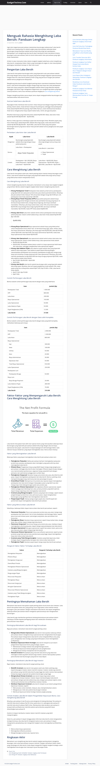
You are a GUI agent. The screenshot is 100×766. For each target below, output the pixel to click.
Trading (65, 2)
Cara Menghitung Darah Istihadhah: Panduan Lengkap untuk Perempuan (27, 753)
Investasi (72, 2)
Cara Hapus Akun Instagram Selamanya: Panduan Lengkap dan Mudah (82, 77)
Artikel (67, 763)
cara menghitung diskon (52, 91)
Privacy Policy (91, 763)
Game (80, 2)
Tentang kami (73, 763)
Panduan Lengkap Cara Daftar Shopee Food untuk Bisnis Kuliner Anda (82, 64)
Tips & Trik (57, 2)
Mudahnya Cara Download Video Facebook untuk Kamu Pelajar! (81, 84)
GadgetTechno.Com (16, 2)
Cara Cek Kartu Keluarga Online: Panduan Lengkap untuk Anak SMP (82, 41)
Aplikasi (49, 2)
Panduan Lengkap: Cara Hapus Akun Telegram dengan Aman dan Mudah (82, 71)
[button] (91, 2)
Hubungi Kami (82, 763)
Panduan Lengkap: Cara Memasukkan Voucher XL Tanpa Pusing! (83, 95)
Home (42, 2)
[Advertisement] (50, 17)
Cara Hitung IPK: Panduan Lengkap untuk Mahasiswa (22, 754)
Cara (86, 2)
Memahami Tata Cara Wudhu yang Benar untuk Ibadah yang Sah (82, 53)
